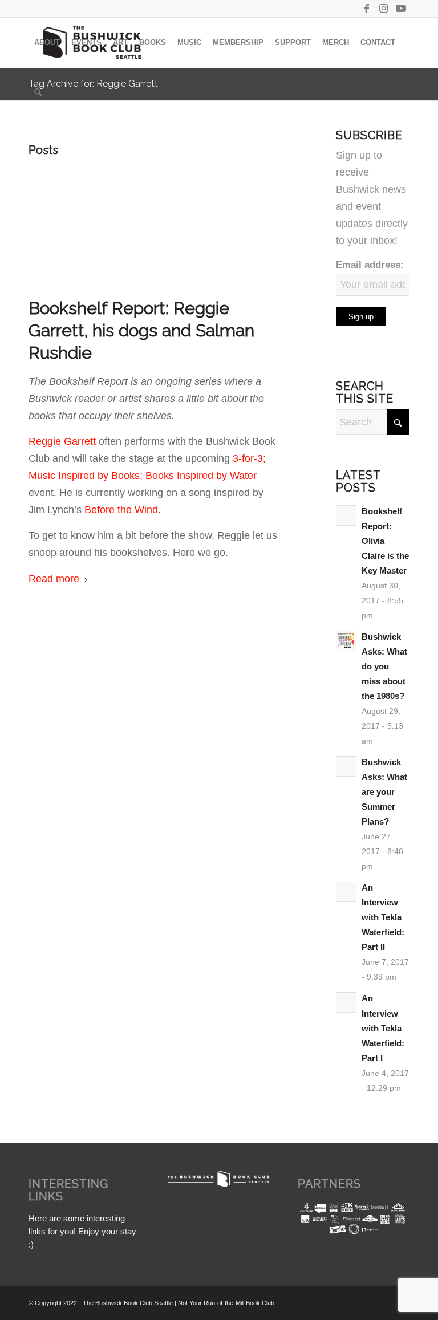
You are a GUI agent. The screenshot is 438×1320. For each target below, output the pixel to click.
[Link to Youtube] (400, 8)
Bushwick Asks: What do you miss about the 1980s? (384, 666)
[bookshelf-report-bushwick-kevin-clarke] (153, 226)
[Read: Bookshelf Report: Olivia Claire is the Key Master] (346, 515)
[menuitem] (47, 43)
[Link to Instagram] (383, 8)
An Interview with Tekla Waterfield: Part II (383, 917)
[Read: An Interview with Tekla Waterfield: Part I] (346, 1002)
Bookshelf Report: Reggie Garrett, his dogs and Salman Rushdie (141, 330)
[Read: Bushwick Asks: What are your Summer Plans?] (346, 766)
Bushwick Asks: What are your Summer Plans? (384, 791)
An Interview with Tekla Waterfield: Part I (383, 1027)
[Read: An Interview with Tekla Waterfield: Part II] (346, 892)
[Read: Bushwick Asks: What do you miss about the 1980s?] (346, 641)
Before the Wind (121, 509)
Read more (54, 578)
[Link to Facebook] (366, 8)
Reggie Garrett (62, 441)
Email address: (370, 264)
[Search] (38, 93)
